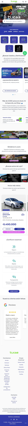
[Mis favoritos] (26, 2)
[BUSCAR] (23, 2)
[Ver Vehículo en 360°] (23, 214)
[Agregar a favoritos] (23, 209)
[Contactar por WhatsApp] (25, 53)
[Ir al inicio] (14, 2)
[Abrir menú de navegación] (2, 1)
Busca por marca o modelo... (14, 21)
